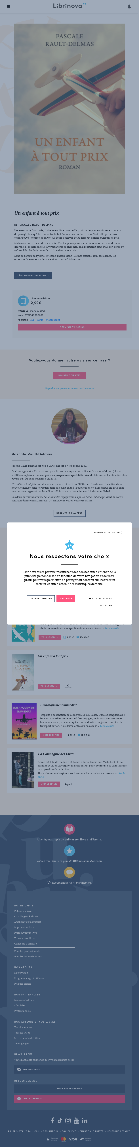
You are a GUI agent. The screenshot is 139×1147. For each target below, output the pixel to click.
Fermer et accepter (107, 532)
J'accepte (65, 599)
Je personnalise (41, 599)
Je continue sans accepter (100, 602)
